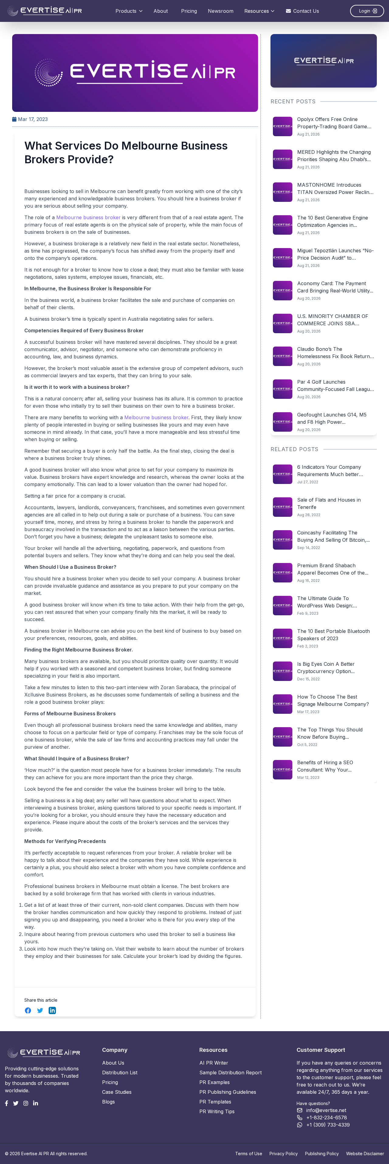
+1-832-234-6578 (326, 1117)
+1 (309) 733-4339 (328, 1125)
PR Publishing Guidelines (227, 1092)
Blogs (108, 1102)
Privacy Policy (284, 1153)
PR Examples (214, 1082)
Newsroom (220, 11)
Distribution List (119, 1072)
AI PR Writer (213, 1063)
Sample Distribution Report (230, 1072)
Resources (256, 11)
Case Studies (117, 1092)
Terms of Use (248, 1153)
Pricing (189, 11)
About (160, 11)
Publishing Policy (322, 1153)
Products (125, 11)
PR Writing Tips (217, 1111)
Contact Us (306, 11)
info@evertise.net (326, 1110)
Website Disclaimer (365, 1153)
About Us (113, 1063)
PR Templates (215, 1102)
